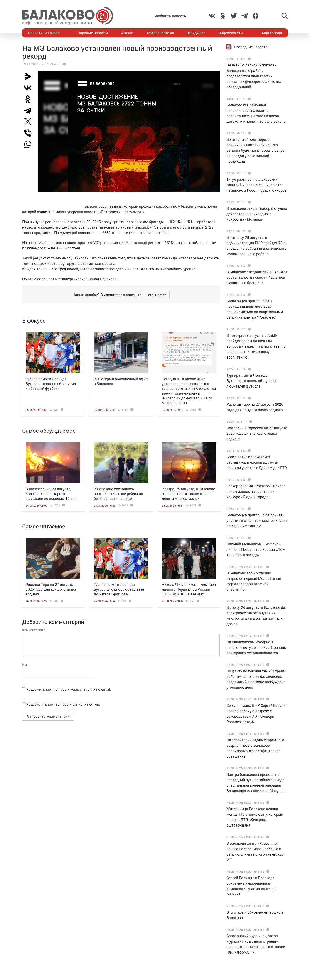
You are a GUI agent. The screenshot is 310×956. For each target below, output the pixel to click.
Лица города (271, 32)
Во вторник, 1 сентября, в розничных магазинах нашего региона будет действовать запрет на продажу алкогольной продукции (256, 150)
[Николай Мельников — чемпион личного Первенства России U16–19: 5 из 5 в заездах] (189, 558)
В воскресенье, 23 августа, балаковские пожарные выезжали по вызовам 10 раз (51, 493)
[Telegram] (29, 110)
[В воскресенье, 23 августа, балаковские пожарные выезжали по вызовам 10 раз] (53, 462)
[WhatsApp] (30, 144)
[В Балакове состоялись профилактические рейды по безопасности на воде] (121, 462)
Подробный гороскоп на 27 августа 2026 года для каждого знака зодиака (256, 433)
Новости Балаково (44, 32)
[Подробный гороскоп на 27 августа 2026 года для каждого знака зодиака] (250, 421)
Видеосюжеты (231, 32)
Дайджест (196, 32)
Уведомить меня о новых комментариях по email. (68, 689)
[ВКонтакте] (29, 87)
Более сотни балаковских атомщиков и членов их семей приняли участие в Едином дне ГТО (256, 462)
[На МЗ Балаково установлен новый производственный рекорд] (64, 64)
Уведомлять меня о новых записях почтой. (63, 704)
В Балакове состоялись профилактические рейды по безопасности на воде (118, 493)
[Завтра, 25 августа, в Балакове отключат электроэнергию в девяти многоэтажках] (189, 462)
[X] (29, 121)
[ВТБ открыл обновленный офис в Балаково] (121, 352)
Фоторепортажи (160, 32)
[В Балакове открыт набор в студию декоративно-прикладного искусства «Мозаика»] (249, 202)
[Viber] (29, 133)
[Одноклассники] (29, 99)
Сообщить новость (170, 15)
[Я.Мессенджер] (29, 76)
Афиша (127, 32)
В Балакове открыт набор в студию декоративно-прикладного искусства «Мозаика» (256, 214)
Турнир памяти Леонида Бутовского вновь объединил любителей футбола (51, 383)
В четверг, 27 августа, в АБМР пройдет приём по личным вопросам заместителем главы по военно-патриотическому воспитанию (255, 346)
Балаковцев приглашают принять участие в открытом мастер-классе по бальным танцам (256, 520)
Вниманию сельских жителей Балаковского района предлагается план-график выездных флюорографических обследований (253, 76)
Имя (25, 664)
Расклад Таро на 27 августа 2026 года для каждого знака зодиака (51, 589)
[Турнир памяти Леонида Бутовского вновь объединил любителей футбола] (53, 352)
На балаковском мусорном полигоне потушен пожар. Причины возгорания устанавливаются (256, 647)
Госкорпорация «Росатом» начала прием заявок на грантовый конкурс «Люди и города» (255, 491)
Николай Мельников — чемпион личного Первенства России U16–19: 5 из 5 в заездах (189, 589)
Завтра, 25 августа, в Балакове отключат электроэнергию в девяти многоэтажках (188, 493)
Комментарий (33, 630)
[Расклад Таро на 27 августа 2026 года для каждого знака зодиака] (53, 558)
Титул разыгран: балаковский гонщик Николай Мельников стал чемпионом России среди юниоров (256, 185)
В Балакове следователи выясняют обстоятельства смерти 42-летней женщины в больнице (257, 277)
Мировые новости (92, 32)
